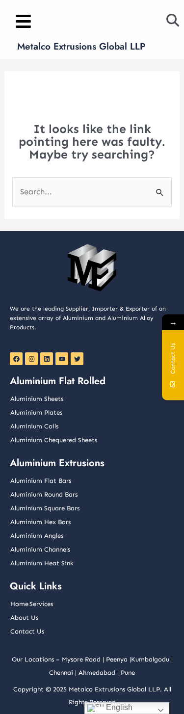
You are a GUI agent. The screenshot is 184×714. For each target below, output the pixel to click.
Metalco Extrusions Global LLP (81, 46)
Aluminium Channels (40, 549)
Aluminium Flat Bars (40, 480)
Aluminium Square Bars (44, 508)
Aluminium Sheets (36, 398)
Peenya (117, 659)
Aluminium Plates (36, 412)
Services (41, 604)
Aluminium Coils (34, 426)
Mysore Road (81, 659)
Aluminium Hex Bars (40, 522)
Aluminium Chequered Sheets (53, 440)
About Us (24, 617)
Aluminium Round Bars (44, 494)
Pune (128, 672)
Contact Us (27, 631)
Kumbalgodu (150, 659)
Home (19, 604)
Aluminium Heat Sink (42, 563)
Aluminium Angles (36, 535)
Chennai (61, 672)
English (118, 707)
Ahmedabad (97, 672)
